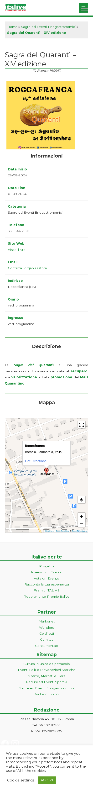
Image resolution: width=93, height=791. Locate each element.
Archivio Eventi (47, 694)
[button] (46, 471)
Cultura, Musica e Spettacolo (46, 664)
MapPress (49, 531)
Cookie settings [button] (20, 780)
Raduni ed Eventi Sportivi (46, 682)
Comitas (46, 639)
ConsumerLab (46, 646)
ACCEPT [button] (47, 780)
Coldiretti (46, 633)
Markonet (47, 621)
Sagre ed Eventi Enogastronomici (48, 27)
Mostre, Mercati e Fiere (46, 676)
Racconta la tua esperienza (46, 584)
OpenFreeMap (62, 531)
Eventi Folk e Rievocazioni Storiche (46, 670)
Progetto (46, 566)
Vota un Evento (46, 578)
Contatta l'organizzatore (27, 268)
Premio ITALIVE (47, 590)
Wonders (46, 627)
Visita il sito (17, 250)
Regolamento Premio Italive (46, 596)
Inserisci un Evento (46, 572)
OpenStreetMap (79, 531)
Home (12, 27)
